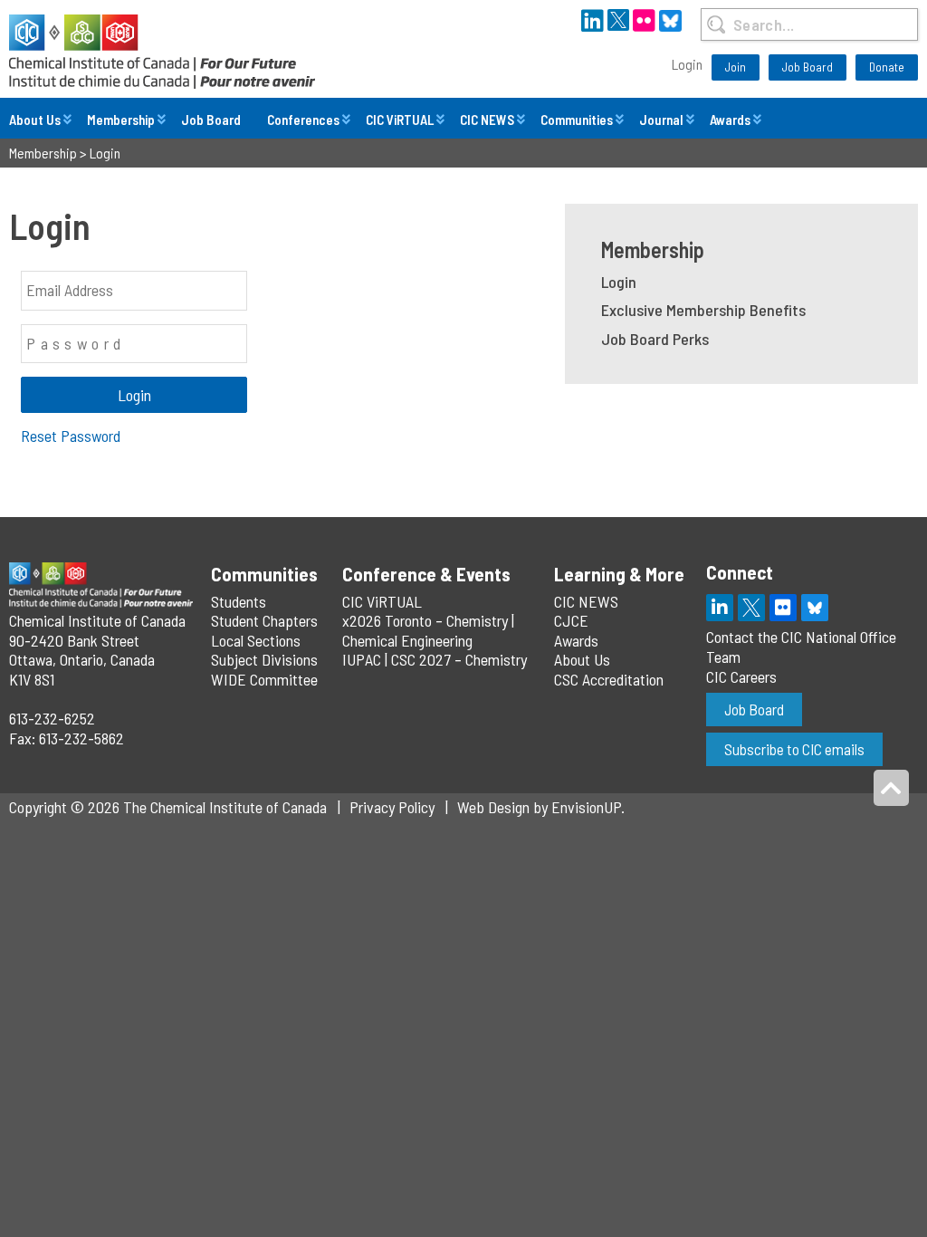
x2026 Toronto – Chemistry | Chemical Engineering (428, 630)
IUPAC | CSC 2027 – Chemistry (434, 659)
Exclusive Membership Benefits (703, 310)
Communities (576, 119)
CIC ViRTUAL (400, 119)
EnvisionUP (586, 807)
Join (735, 66)
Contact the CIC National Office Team (801, 646)
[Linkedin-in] (719, 607)
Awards (730, 119)
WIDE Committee (264, 679)
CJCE (571, 620)
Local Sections (256, 640)
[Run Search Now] (716, 24)
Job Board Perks (655, 339)
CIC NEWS (487, 119)
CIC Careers (741, 676)
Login (687, 63)
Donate (886, 66)
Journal (661, 119)
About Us (35, 119)
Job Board (807, 66)
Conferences (303, 119)
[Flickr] (783, 607)
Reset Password (70, 436)
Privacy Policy (392, 807)
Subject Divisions (264, 659)
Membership (121, 119)
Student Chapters (264, 620)
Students (238, 601)
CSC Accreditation (609, 679)
